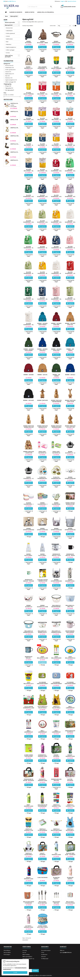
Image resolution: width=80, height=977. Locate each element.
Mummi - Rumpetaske (56, 42)
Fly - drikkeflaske (56, 854)
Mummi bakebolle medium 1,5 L (28, 607)
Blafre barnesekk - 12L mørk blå (42, 299)
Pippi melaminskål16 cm (70, 658)
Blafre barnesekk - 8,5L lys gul (28, 222)
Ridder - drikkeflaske (70, 755)
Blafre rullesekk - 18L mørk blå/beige (29, 171)
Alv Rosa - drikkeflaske (28, 926)
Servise (8, 52)
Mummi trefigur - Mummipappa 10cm (42, 427)
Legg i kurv (28, 47)
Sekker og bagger (10, 50)
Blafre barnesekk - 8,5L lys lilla (70, 196)
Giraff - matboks (42, 854)
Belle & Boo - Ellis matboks (70, 902)
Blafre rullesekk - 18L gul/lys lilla (42, 171)
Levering (24, 950)
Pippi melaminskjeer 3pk (56, 658)
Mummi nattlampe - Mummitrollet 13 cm (42, 556)
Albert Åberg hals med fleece (42, 926)
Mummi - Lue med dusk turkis (42, 324)
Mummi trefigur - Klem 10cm (28, 452)
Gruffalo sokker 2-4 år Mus (70, 806)
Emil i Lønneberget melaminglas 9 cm (56, 732)
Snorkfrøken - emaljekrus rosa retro (70, 632)
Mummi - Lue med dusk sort (56, 349)
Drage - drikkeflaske (28, 878)
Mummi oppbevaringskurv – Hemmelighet (57, 581)
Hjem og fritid (29, 12)
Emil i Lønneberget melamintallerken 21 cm (71, 708)
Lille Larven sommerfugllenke (29, 707)
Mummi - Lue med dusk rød (56, 324)
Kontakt (63, 946)
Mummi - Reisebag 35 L (70, 42)
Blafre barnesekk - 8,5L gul (56, 222)
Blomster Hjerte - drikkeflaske (70, 879)
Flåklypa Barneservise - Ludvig (56, 478)
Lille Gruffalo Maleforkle (42, 707)
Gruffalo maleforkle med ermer (56, 830)
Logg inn (62, 1)
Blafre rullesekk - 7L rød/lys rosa (56, 120)
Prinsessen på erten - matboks (28, 780)
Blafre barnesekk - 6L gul (42, 273)
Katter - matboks (70, 780)
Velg (64, 26)
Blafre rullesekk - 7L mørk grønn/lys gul (28, 145)
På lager (8, 86)
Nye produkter (7, 952)
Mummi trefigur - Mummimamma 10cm (56, 427)
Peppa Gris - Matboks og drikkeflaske (42, 453)
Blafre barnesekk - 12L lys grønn (70, 299)
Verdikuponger (44, 958)
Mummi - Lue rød (29, 374)
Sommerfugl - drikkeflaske (42, 755)
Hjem (5, 19)
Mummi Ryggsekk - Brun (42, 42)
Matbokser (8, 44)
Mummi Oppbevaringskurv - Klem (43, 530)
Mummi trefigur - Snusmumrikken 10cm (42, 402)
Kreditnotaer (44, 954)
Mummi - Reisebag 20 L (28, 67)
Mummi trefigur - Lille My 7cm (70, 426)
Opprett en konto (72, 1)
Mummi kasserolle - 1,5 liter (70, 453)
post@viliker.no (12, 1)
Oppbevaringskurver (11, 47)
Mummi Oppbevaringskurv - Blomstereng (57, 530)
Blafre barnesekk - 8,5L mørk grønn (28, 196)
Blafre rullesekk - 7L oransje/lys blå (70, 120)
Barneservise (9, 28)
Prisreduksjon (7, 950)
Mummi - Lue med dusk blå (42, 349)
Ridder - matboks (56, 755)
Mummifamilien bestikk (56, 780)
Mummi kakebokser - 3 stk (42, 504)
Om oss (24, 952)
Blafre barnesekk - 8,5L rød (56, 171)
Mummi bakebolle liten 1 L (42, 607)
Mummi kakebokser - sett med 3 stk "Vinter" (56, 504)
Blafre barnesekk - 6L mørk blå (56, 248)
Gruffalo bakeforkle (28, 854)
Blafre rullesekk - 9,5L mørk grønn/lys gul (70, 94)
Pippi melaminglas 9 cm (29, 684)
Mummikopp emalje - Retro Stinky (70, 555)
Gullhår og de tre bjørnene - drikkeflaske (42, 806)
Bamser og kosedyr (15, 12)
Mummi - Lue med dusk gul (70, 324)
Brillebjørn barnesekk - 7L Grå (42, 68)
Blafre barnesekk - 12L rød (70, 273)
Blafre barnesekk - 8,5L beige (70, 222)
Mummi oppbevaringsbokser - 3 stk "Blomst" (72, 478)
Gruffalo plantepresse (42, 829)
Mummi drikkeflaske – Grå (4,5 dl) (70, 581)
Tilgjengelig (9, 88)
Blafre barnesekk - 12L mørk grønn (29, 299)
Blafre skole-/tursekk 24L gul (29, 94)
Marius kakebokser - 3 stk (28, 504)
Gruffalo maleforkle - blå (70, 830)
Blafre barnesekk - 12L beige (29, 325)
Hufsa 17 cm (14, 119)
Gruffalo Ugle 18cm (14, 160)
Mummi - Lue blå (70, 374)
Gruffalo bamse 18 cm (14, 152)
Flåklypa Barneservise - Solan (42, 478)
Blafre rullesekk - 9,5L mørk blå (29, 120)
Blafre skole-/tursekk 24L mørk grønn (70, 68)
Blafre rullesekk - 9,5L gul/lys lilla (42, 120)
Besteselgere (7, 954)
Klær (7, 41)
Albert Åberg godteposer (28, 755)
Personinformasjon (45, 950)
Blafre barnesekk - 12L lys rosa (56, 299)
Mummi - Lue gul (42, 374)
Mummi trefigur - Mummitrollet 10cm (28, 427)
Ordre (42, 952)
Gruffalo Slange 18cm (14, 144)
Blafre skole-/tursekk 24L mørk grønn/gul (56, 69)
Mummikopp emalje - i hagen (28, 580)
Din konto (45, 946)
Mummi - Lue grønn (56, 375)
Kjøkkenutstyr (9, 39)
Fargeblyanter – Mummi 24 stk (42, 580)
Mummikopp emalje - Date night (56, 555)
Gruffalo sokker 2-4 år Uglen (56, 806)
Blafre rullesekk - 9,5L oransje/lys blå (56, 94)
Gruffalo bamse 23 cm (14, 111)
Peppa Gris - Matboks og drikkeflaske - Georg (56, 453)
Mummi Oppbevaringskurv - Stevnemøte (29, 530)
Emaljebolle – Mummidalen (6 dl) (56, 632)
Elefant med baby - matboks (70, 854)
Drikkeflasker (9, 30)
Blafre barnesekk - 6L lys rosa (70, 248)
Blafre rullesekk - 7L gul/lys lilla (56, 145)
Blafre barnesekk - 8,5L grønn (70, 171)
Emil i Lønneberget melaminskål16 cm (42, 732)
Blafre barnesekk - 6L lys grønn (28, 273)
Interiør (8, 36)
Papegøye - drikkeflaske (42, 780)
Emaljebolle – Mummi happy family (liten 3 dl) (42, 633)
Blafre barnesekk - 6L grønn (28, 248)
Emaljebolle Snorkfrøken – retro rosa (56, 607)
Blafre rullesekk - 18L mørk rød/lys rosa (70, 145)
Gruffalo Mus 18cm (14, 127)
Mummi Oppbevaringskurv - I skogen (71, 530)
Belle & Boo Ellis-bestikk (42, 902)
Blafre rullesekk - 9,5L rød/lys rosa (42, 94)
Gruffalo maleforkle (56, 707)
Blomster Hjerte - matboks (56, 879)
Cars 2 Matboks (42, 877)
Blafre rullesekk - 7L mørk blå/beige (42, 145)
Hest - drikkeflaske (28, 805)
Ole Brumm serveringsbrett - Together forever (42, 684)
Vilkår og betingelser (27, 956)
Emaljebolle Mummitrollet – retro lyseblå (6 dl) (28, 633)
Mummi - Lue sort (28, 400)
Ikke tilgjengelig (9, 90)
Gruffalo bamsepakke (14, 103)
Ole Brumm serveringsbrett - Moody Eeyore (56, 684)
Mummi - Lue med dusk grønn (29, 349)
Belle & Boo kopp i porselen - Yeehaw (28, 903)
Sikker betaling (25, 954)
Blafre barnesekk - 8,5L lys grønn (42, 222)
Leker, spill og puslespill (45, 12)
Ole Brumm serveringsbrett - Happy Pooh (70, 684)
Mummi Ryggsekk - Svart (28, 43)
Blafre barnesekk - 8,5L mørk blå (42, 196)
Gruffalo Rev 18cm (14, 136)
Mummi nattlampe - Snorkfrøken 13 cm (28, 556)
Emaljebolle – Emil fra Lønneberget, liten (70, 607)
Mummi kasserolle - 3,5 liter (29, 478)
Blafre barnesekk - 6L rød (42, 248)
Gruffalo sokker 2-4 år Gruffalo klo (28, 830)
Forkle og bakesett (10, 33)
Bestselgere (8, 99)
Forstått (15, 972)
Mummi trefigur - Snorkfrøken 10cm (56, 402)
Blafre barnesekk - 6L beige (56, 273)
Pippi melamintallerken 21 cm (43, 658)
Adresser (43, 956)
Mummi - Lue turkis (70, 349)
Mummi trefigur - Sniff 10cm (70, 401)
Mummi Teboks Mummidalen (70, 503)
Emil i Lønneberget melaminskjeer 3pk (29, 732)
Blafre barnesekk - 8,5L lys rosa (56, 196)
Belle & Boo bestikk (56, 902)
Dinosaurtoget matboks (70, 731)
